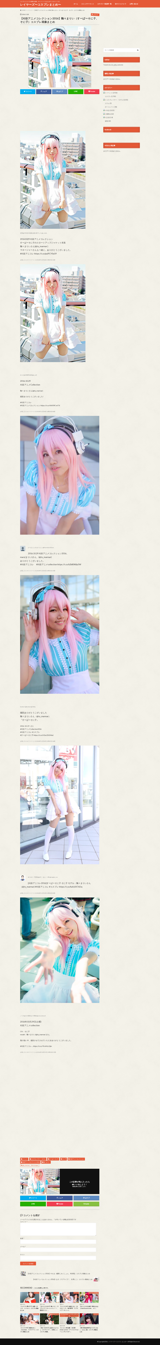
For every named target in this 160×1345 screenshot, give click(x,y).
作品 (110, 110)
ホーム (76, 4)
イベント (25, 1159)
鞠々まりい (46, 1162)
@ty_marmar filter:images (30, 1165)
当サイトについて (120, 4)
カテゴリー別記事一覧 (104, 4)
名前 (22, 1238)
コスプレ (110, 96)
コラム (108, 103)
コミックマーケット (87, 4)
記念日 (109, 117)
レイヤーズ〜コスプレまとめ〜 (40, 4)
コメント (23, 1222)
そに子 (64, 1159)
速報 (108, 121)
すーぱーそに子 (53, 1159)
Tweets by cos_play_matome (113, 65)
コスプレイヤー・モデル (38, 1159)
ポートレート (111, 107)
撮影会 (110, 114)
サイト (22, 1254)
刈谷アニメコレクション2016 (31, 1162)
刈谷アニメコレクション (77, 1159)
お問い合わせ (134, 4)
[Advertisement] (59, 112)
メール (23, 1246)
